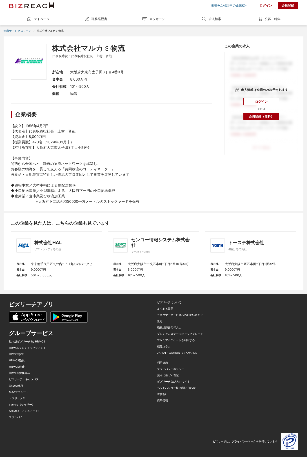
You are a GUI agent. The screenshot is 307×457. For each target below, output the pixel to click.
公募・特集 (272, 19)
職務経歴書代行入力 (169, 327)
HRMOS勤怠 (16, 360)
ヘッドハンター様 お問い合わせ (176, 388)
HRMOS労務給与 (19, 373)
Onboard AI (16, 385)
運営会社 (162, 394)
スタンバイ (15, 417)
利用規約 (162, 362)
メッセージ (157, 19)
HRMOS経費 (16, 366)
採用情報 (162, 400)
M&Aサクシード (19, 392)
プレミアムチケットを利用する (176, 340)
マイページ (41, 19)
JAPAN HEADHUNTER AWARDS (177, 352)
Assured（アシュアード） (25, 411)
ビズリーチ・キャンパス (24, 379)
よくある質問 (165, 308)
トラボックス (17, 398)
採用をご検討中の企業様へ (229, 5)
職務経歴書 (99, 19)
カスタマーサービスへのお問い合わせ (180, 315)
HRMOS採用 (16, 354)
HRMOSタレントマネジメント (27, 348)
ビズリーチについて (169, 302)
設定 (159, 321)
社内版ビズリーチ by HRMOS (27, 341)
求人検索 (215, 19)
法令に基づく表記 (168, 375)
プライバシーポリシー (170, 369)
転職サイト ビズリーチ (17, 30)
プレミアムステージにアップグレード (180, 334)
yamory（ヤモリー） (22, 404)
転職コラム (164, 346)
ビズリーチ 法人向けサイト (173, 381)
